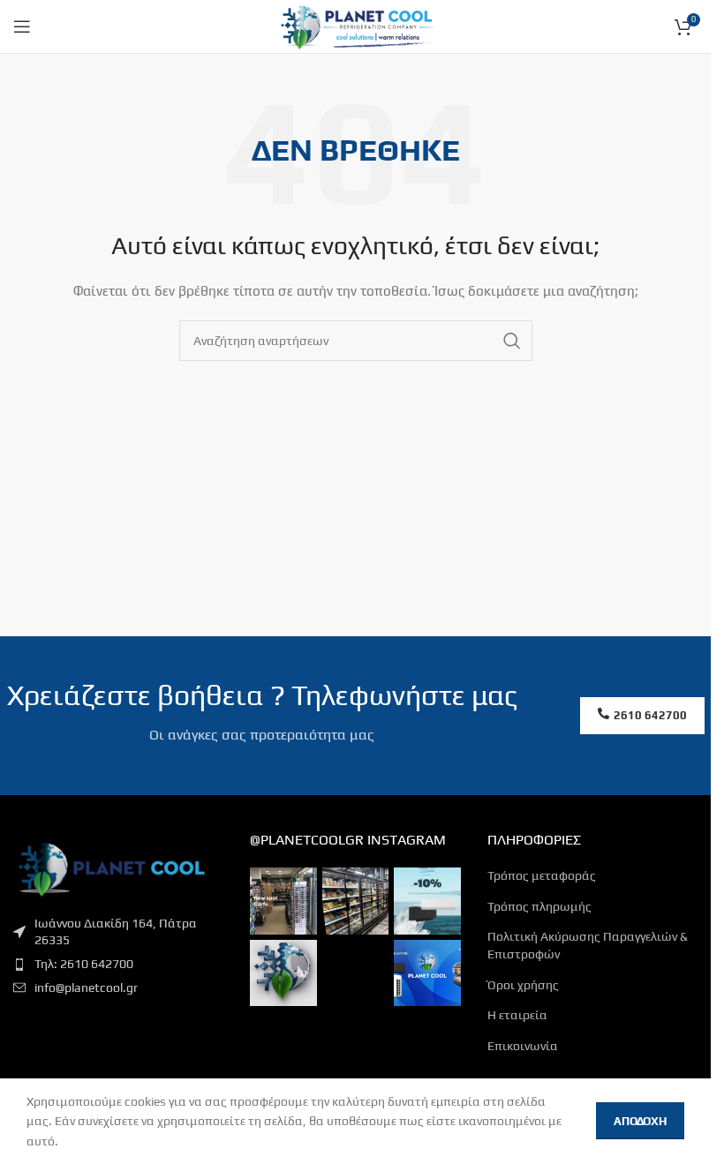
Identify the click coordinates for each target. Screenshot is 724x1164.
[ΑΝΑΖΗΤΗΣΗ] (512, 340)
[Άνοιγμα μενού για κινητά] (22, 26)
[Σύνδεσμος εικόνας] (110, 867)
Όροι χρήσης (523, 985)
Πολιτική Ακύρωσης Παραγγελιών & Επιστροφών (587, 945)
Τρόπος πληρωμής (539, 906)
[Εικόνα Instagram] (283, 900)
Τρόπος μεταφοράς (541, 875)
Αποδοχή (640, 1121)
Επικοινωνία (522, 1046)
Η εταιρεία (517, 1015)
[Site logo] (355, 25)
